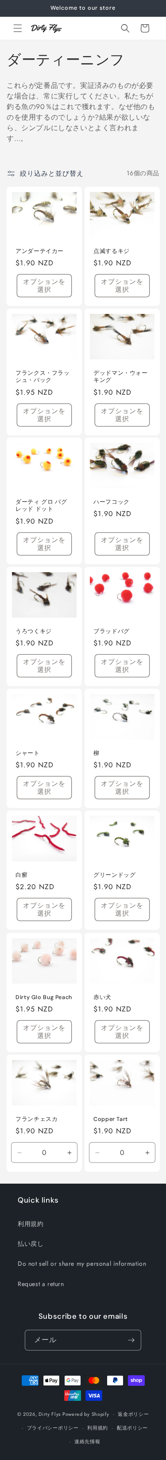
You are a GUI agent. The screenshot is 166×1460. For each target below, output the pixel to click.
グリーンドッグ (114, 875)
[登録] (131, 1340)
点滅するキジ (111, 251)
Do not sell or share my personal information (82, 1263)
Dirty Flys (50, 1414)
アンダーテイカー (39, 251)
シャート (27, 753)
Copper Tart (110, 1119)
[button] (17, 28)
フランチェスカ (36, 1119)
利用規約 (30, 1223)
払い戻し (30, 1243)
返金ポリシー (133, 1414)
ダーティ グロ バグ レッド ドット (41, 505)
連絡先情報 (87, 1441)
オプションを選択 (44, 285)
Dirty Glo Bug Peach (43, 997)
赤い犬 (102, 997)
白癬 (21, 875)
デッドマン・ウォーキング (120, 377)
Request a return (41, 1283)
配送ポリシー (132, 1427)
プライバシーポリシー (53, 1427)
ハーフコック (111, 502)
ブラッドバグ (111, 631)
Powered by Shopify (85, 1414)
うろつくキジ (33, 631)
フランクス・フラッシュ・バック (42, 377)
